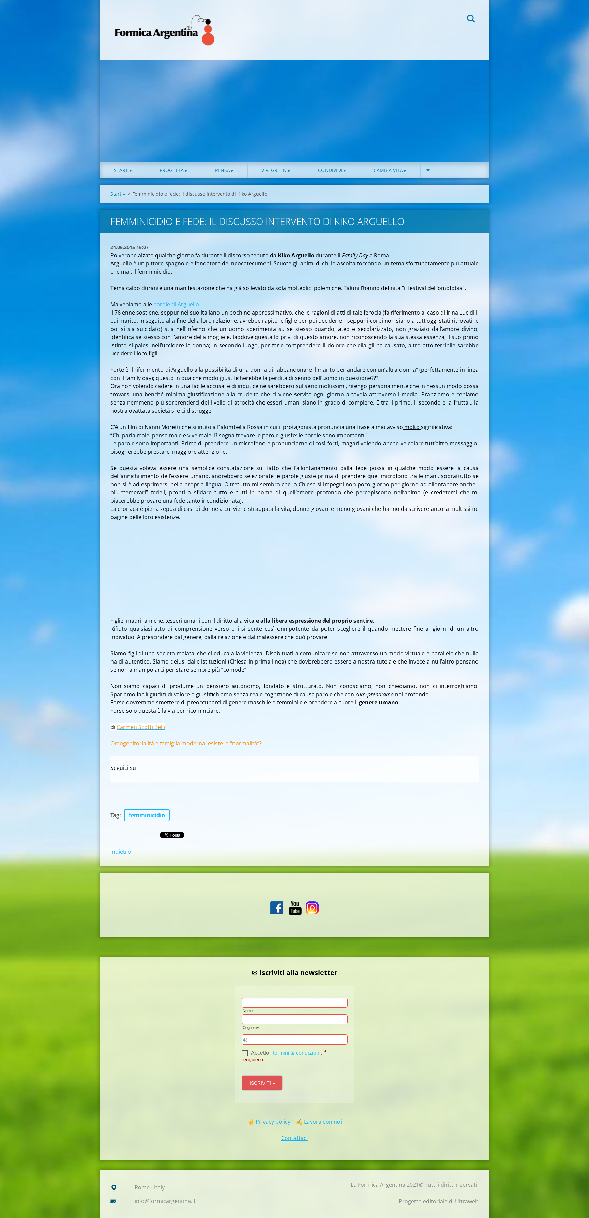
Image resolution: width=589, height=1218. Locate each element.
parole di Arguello (176, 304)
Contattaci (294, 1138)
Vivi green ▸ (275, 170)
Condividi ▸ (332, 170)
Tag (114, 815)
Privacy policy (273, 1121)
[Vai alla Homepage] (165, 23)
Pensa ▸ (224, 170)
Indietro (120, 851)
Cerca (471, 20)
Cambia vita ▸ (390, 170)
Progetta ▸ (173, 170)
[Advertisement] (294, 111)
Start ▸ (123, 170)
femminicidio (147, 815)
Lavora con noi (323, 1121)
